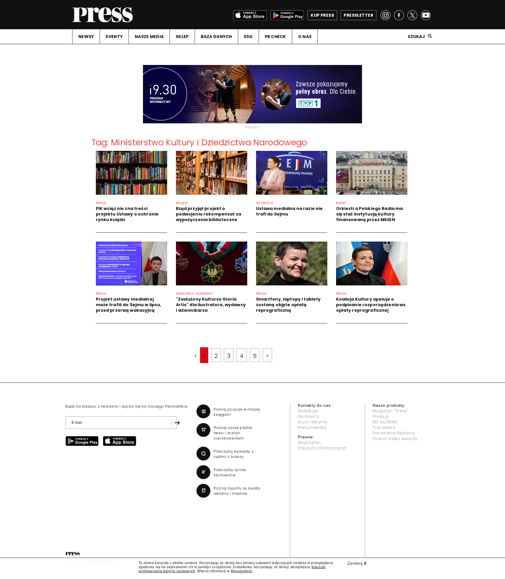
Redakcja (308, 411)
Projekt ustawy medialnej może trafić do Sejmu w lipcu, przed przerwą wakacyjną (129, 304)
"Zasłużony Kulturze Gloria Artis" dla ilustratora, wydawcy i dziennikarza (211, 304)
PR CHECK (275, 36)
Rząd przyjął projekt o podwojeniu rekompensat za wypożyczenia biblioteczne (208, 214)
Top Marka (384, 427)
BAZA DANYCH (216, 36)
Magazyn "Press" (391, 411)
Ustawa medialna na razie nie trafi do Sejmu (289, 211)
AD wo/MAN (385, 422)
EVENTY (114, 36)
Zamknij (356, 563)
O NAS (305, 36)
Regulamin (309, 442)
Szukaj (416, 36)
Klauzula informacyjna (322, 448)
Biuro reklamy (312, 422)
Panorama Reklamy (394, 433)
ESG (248, 36)
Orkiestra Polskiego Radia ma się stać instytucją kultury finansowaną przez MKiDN (369, 214)
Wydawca (308, 416)
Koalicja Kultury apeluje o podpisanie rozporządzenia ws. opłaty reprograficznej (371, 304)
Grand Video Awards (395, 439)
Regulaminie (241, 571)
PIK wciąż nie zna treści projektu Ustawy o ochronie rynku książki (127, 214)
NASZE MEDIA (149, 36)
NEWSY (86, 36)
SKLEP (182, 36)
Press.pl (381, 416)
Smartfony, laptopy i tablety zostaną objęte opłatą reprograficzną (288, 304)
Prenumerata (312, 427)
